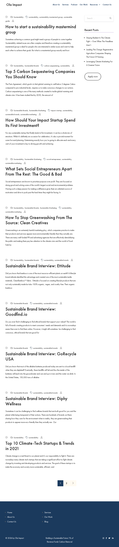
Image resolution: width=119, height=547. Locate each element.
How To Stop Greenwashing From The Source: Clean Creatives (38, 220)
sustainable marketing (28, 114)
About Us (56, 4)
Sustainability (18, 17)
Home (9, 512)
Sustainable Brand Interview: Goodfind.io (30, 311)
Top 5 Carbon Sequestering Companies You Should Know (40, 74)
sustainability (33, 17)
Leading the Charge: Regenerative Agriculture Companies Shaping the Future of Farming (99, 53)
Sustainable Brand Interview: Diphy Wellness (36, 401)
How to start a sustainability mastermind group (40, 29)
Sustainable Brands (32, 65)
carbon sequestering (51, 65)
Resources (94, 4)
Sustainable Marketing (37, 110)
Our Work (84, 4)
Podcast (74, 4)
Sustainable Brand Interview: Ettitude (38, 266)
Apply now (93, 76)
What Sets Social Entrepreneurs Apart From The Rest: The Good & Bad (38, 171)
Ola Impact (14, 4)
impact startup (56, 110)
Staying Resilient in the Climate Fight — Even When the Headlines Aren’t (99, 41)
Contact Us (107, 4)
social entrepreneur (54, 159)
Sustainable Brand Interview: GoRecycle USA (40, 356)
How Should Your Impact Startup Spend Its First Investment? (40, 122)
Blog (46, 521)
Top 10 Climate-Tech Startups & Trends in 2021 (39, 445)
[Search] (110, 18)
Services (65, 4)
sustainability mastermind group (51, 17)
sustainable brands (12, 114)
